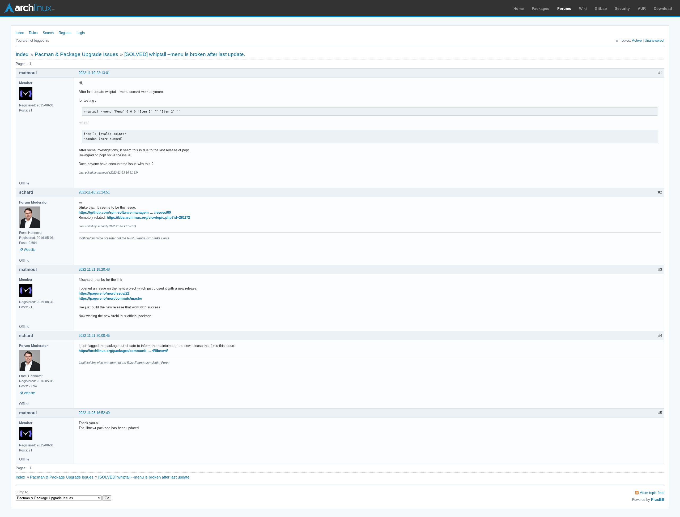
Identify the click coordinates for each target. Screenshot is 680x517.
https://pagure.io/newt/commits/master (110, 298)
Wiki (583, 8)
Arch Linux (29, 8)
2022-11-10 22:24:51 (94, 192)
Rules (33, 33)
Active (637, 40)
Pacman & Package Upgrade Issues (76, 54)
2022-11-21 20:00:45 (94, 336)
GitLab (601, 8)
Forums (564, 8)
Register (65, 33)
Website (30, 250)
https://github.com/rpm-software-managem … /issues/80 (125, 212)
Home (518, 8)
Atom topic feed (652, 493)
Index (19, 33)
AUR (642, 8)
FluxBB (657, 499)
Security (622, 8)
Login (80, 33)
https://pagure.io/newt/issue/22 (104, 293)
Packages (540, 8)
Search (48, 33)
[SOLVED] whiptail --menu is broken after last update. (184, 54)
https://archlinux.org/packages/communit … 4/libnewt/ (123, 351)
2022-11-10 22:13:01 (94, 73)
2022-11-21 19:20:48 (94, 270)
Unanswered (654, 40)
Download (663, 8)
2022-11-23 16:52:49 (94, 413)
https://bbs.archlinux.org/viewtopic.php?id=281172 (148, 217)
